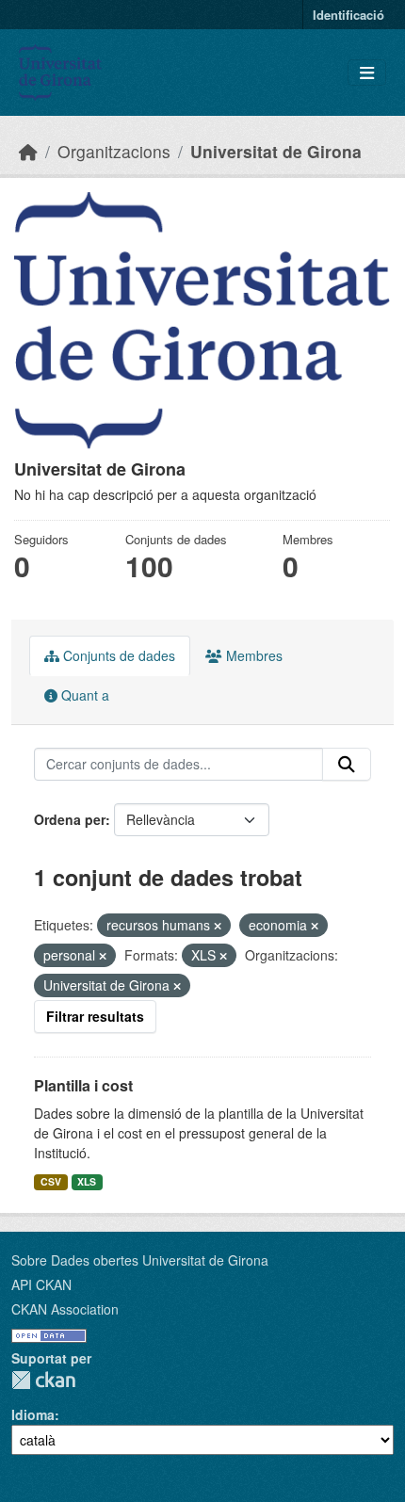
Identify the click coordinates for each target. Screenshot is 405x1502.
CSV (50, 1181)
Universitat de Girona (276, 151)
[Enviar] (346, 765)
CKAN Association (65, 1309)
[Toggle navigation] (367, 73)
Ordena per (69, 819)
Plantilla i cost (83, 1085)
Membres (252, 655)
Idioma (33, 1414)
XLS (86, 1181)
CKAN (43, 1380)
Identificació (348, 15)
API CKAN (41, 1284)
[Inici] (28, 151)
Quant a (83, 695)
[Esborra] (217, 925)
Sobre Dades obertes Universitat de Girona (139, 1260)
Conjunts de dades (117, 655)
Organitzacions (113, 151)
